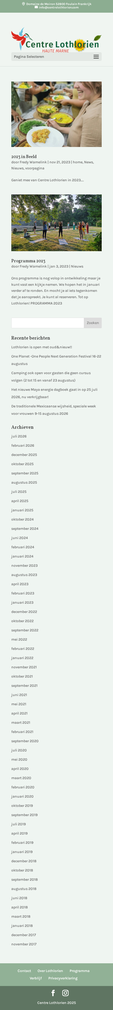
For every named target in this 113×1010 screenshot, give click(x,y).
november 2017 (24, 944)
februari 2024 (22, 547)
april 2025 (19, 501)
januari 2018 (22, 925)
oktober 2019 (22, 805)
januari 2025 (22, 510)
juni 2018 (19, 898)
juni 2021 (19, 695)
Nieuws (17, 168)
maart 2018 (20, 916)
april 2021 (19, 713)
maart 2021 (20, 722)
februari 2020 (22, 787)
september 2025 (24, 473)
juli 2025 (19, 491)
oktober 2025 (22, 464)
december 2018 (24, 861)
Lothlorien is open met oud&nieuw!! (41, 347)
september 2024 (24, 528)
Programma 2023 (28, 261)
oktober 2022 (22, 621)
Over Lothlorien (50, 971)
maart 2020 (21, 778)
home (78, 162)
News (88, 162)
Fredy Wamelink (33, 162)
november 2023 (24, 565)
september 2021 (24, 685)
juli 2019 (18, 824)
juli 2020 (19, 750)
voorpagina (34, 168)
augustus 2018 (24, 889)
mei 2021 (18, 704)
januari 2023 (22, 602)
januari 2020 (22, 796)
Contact (24, 971)
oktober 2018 (22, 870)
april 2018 (19, 907)
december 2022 (24, 611)
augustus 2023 (24, 575)
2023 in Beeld (24, 157)
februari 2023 (22, 593)
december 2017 (23, 935)
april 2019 (19, 833)
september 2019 (24, 815)
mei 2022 (19, 639)
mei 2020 (19, 759)
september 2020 (25, 741)
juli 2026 (19, 436)
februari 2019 (22, 842)
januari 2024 (22, 556)
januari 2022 (22, 658)
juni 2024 (19, 538)
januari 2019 (22, 852)
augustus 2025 (24, 482)
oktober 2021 (22, 676)
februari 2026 (22, 445)
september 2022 (24, 630)
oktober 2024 (22, 519)
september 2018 (24, 879)
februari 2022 (22, 648)
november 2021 (24, 667)
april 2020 (20, 768)
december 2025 (24, 454)
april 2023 (19, 584)
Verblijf (36, 978)
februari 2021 (22, 732)
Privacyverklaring (63, 978)
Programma (80, 971)
